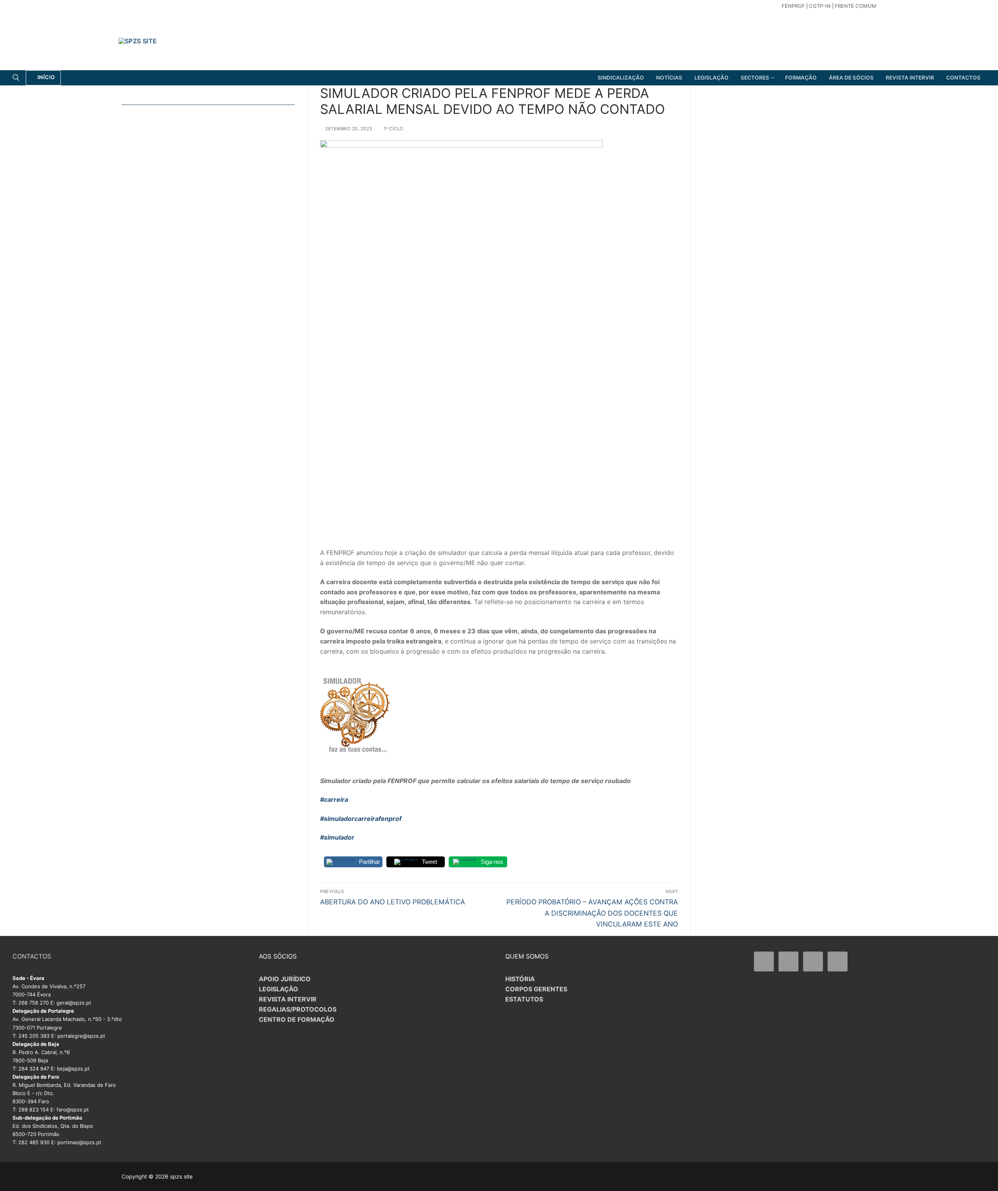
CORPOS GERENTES (536, 989)
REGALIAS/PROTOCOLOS (297, 1009)
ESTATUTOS (524, 999)
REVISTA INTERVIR (288, 999)
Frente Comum (855, 6)
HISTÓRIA (520, 979)
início (45, 77)
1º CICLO (392, 128)
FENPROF (793, 6)
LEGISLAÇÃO (278, 989)
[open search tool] (15, 77)
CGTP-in (820, 6)
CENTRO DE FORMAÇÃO (296, 1019)
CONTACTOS (31, 956)
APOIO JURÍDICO (285, 979)
